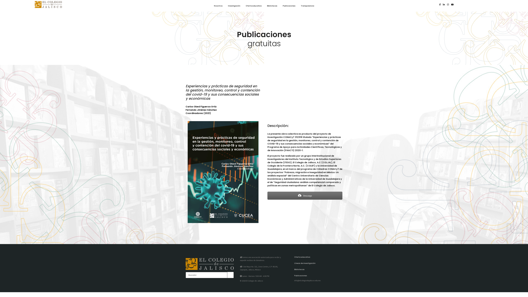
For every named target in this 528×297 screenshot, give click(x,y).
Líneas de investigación (304, 263)
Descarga (307, 195)
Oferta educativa (302, 257)
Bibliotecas (299, 269)
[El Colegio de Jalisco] (48, 7)
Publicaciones (300, 275)
